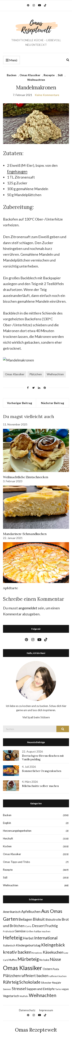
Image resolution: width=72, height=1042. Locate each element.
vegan (65, 989)
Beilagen (25, 919)
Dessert (38, 925)
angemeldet (27, 608)
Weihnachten (36, 79)
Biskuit (39, 919)
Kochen (7, 846)
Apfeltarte (10, 588)
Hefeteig (12, 937)
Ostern (47, 969)
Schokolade (29, 982)
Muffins (13, 959)
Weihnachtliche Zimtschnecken (25, 477)
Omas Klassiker (30, 75)
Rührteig (11, 982)
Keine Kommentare (47, 95)
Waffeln (24, 996)
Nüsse (55, 959)
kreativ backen (17, 952)
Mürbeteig (28, 959)
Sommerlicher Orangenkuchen (41, 771)
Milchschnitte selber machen (40, 786)
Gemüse (20, 931)
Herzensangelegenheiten (17, 830)
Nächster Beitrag (52, 403)
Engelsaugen (17, 171)
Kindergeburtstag (28, 945)
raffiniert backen (34, 975)
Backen (11, 75)
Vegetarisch (11, 996)
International (46, 937)
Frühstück (8, 931)
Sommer (7, 989)
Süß (60, 75)
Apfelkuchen (31, 911)
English (7, 822)
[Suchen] (62, 729)
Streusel (19, 988)
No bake (44, 959)
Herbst (28, 938)
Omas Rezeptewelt (36, 1030)
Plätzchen (35, 374)
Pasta (56, 969)
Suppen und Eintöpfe (41, 989)
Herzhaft (8, 838)
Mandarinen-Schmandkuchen (24, 534)
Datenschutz (27, 1010)
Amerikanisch (12, 911)
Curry (28, 926)
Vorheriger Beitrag (19, 403)
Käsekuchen (53, 952)
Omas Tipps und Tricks (16, 861)
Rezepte (49, 75)
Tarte (58, 989)
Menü (13, 60)
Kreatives (37, 952)
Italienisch (9, 945)
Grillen (30, 931)
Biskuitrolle (53, 919)
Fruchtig (51, 926)
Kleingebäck (53, 944)
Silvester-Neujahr (51, 982)
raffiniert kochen (58, 976)
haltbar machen (42, 931)
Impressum (46, 1010)
